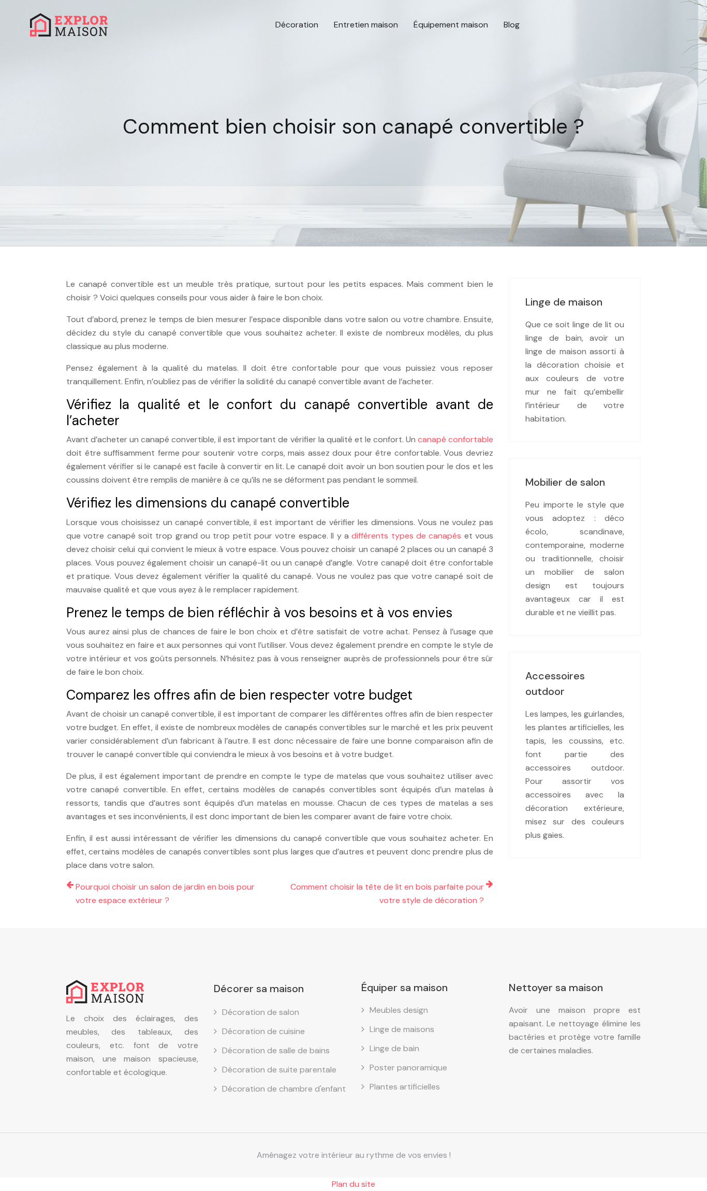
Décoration (296, 24)
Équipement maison (451, 24)
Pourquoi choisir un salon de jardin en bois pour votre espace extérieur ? (165, 893)
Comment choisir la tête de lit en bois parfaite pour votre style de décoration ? (387, 893)
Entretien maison (366, 24)
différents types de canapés (406, 535)
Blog (512, 24)
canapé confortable (455, 439)
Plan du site (353, 1184)
